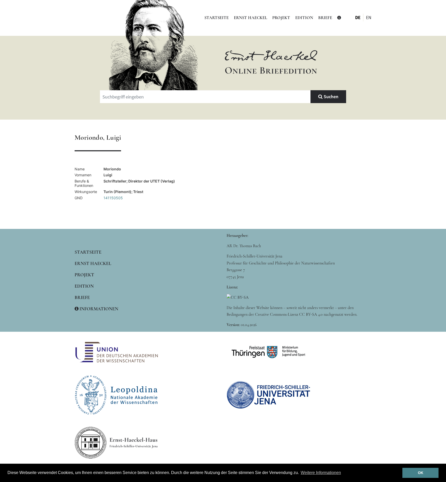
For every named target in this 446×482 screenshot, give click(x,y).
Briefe (325, 17)
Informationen (98, 309)
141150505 (113, 198)
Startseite (216, 17)
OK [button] (420, 473)
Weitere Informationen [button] (321, 472)
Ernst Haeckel (250, 17)
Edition (304, 17)
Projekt (281, 17)
